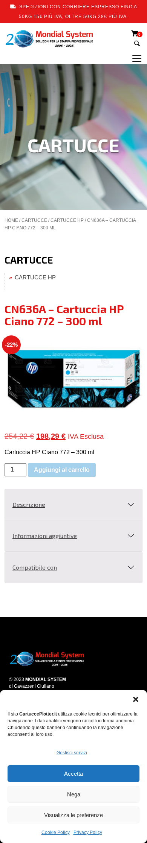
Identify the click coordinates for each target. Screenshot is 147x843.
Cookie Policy (55, 832)
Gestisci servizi (72, 752)
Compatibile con (34, 567)
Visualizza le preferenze (73, 815)
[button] (135, 699)
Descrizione (28, 504)
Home (11, 220)
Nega (73, 794)
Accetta (73, 773)
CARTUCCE (34, 220)
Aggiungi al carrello (62, 470)
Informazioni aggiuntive (44, 535)
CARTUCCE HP (67, 220)
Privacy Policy (88, 832)
